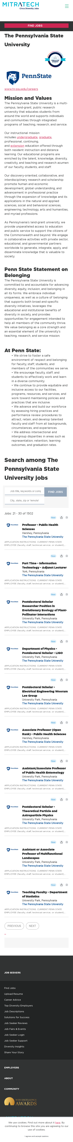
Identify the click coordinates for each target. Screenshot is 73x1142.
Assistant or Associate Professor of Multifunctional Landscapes (42, 854)
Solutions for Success (16, 1017)
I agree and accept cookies (37, 1136)
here (57, 1122)
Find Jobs (10, 988)
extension (17, 145)
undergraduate (27, 137)
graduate (45, 137)
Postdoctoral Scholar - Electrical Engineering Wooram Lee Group (45, 691)
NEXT (32, 926)
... (5, 933)
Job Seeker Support (15, 1040)
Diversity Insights (14, 1046)
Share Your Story (14, 1052)
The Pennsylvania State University (42, 536)
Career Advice (12, 999)
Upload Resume (13, 994)
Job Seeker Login (14, 1035)
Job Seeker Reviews (15, 1023)
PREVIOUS (14, 926)
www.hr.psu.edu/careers (21, 89)
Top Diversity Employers (18, 1005)
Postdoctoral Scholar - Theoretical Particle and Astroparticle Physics (39, 811)
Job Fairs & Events (15, 1029)
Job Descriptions (14, 1011)
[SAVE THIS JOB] (67, 517)
